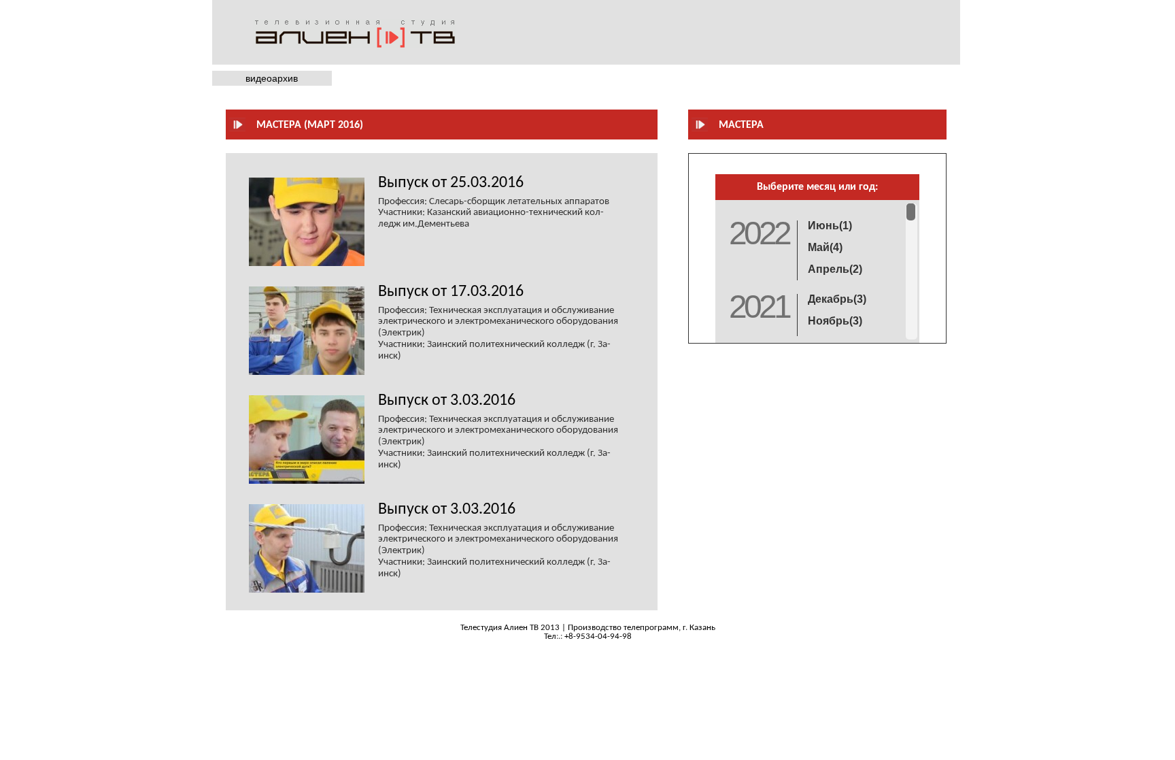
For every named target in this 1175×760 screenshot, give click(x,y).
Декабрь (837, 299)
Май (825, 247)
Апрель (835, 269)
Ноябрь (835, 321)
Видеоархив (271, 78)
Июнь (830, 225)
